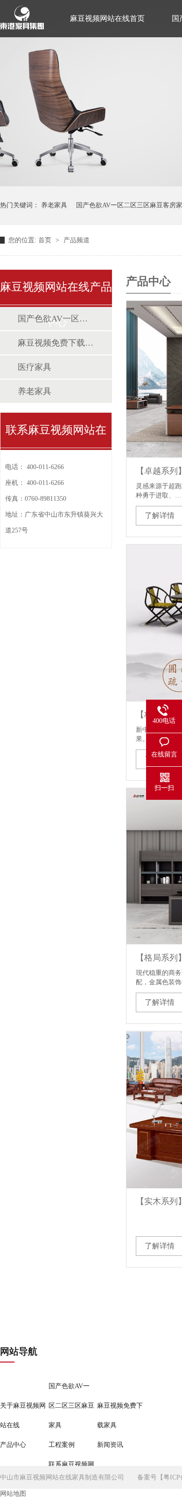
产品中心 (13, 1444)
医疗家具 (34, 367)
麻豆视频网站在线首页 (107, 18)
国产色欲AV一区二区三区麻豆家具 (55, 318)
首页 (45, 240)
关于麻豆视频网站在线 (23, 1415)
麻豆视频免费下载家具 (55, 342)
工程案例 (62, 1444)
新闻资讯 (110, 1444)
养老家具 (54, 205)
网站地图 (13, 1493)
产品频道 (76, 240)
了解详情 (160, 515)
